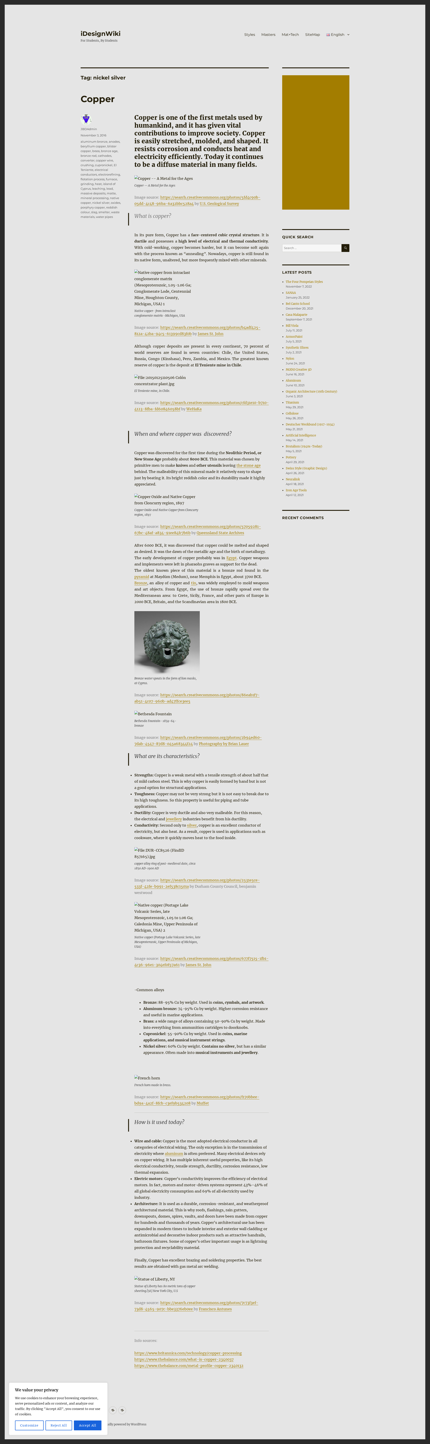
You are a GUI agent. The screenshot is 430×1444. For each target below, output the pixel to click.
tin (193, 583)
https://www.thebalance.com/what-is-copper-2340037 (184, 1359)
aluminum (174, 1153)
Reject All (59, 1425)
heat (98, 184)
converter (88, 160)
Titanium (292, 402)
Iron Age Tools (296, 490)
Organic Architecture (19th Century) (311, 391)
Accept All (87, 1425)
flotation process (93, 179)
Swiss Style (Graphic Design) (306, 468)
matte (111, 193)
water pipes (104, 217)
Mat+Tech (290, 34)
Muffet (203, 1103)
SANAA (291, 293)
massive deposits (93, 193)
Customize (29, 1425)
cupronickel (103, 165)
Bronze (140, 583)
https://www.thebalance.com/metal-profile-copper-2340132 (188, 1365)
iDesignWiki (100, 33)
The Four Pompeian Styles (304, 282)
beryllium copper (93, 146)
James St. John (211, 333)
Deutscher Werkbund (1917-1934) (310, 424)
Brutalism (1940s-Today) (304, 446)
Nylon (290, 359)
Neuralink (293, 479)
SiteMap (312, 34)
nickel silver (101, 202)
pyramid (141, 576)
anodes (114, 141)
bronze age (109, 151)
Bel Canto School (298, 304)
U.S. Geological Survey (219, 203)
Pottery (291, 457)
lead (109, 188)
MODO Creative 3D (299, 370)
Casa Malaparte (296, 315)
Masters (268, 34)
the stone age (248, 465)
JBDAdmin (89, 129)
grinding (87, 184)
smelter (104, 212)
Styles (249, 34)
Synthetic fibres (297, 348)
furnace (111, 179)
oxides (115, 202)
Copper (98, 98)
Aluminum (293, 380)
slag (94, 212)
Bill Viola (292, 326)
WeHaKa (194, 409)
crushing (87, 165)
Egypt (231, 558)
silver (192, 825)
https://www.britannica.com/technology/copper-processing (188, 1353)
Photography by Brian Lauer (224, 743)
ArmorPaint (294, 337)
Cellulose (292, 413)
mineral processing (95, 198)
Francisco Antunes (215, 1309)
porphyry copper (93, 207)
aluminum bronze (94, 141)
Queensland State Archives (220, 533)
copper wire (104, 160)
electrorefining (109, 174)
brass (96, 151)
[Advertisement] (316, 143)
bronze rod (89, 155)
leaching (98, 188)
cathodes (104, 155)
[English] (122, 1410)
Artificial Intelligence (301, 435)
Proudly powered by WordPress (124, 1424)
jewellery (174, 819)
